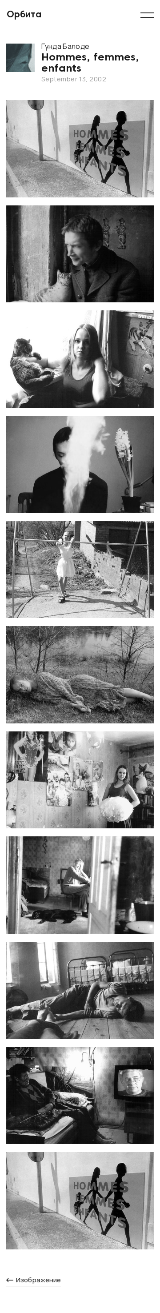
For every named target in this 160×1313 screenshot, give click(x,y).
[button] (147, 15)
